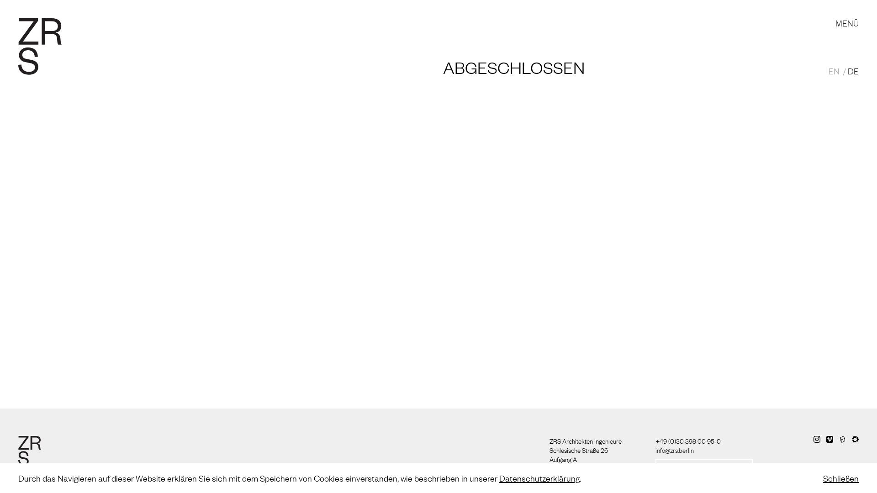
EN (834, 70)
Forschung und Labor (280, 13)
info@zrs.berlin (674, 450)
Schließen (841, 477)
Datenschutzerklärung (539, 477)
